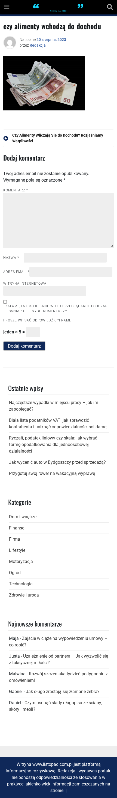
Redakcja (38, 45)
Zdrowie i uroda (24, 595)
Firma (14, 539)
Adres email (16, 272)
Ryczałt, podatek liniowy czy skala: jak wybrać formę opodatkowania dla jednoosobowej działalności (53, 444)
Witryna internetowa (25, 283)
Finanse (16, 528)
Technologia (21, 583)
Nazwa (11, 258)
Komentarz (15, 190)
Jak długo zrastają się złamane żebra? (63, 691)
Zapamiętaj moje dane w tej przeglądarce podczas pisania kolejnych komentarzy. (56, 308)
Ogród (15, 572)
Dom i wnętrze (22, 516)
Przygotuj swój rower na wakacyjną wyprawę (52, 473)
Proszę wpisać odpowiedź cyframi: (37, 320)
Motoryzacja (21, 561)
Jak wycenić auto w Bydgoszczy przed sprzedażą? (57, 462)
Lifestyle (17, 550)
